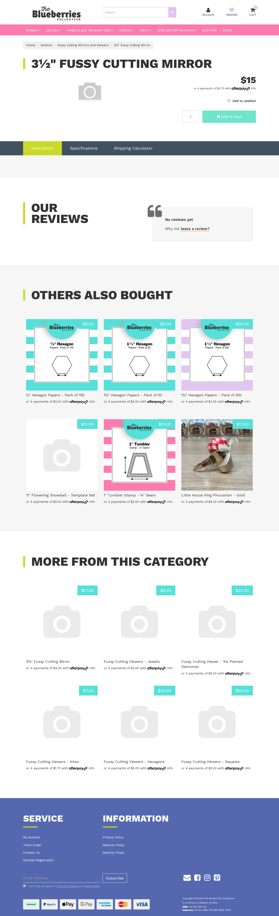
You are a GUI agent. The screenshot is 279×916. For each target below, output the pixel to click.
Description (42, 148)
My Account (31, 837)
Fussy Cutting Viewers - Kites (52, 761)
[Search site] (172, 12)
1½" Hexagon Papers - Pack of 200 (211, 395)
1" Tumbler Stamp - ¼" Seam (130, 495)
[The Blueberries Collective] (56, 12)
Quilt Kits (209, 30)
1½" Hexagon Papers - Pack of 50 (133, 395)
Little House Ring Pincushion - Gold (213, 495)
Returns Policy (113, 845)
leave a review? (195, 228)
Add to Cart (231, 116)
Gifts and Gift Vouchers (176, 30)
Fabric (145, 30)
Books (227, 30)
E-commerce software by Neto (200, 902)
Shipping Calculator (133, 148)
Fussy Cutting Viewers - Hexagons (134, 761)
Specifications (84, 148)
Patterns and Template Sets (89, 30)
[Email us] (187, 877)
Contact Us (31, 852)
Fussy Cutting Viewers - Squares (210, 761)
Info (253, 88)
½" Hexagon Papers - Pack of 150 (55, 395)
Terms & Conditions (68, 886)
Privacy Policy (113, 837)
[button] (241, 101)
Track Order (32, 845)
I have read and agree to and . (63, 886)
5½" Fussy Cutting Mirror (48, 661)
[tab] (42, 148)
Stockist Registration (38, 860)
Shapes (32, 30)
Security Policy (113, 852)
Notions (125, 30)
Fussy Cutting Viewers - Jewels (132, 661)
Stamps (52, 30)
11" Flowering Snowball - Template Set (60, 495)
